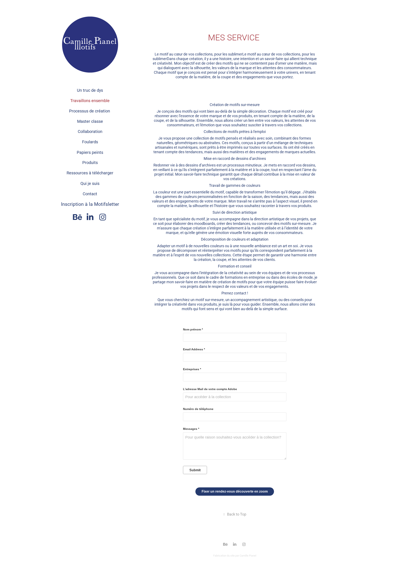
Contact (90, 193)
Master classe (90, 121)
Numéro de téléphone (198, 408)
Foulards (90, 141)
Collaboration (90, 131)
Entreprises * (192, 369)
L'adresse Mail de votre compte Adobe (210, 389)
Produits (90, 162)
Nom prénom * (193, 329)
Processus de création (90, 110)
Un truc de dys (90, 90)
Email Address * (194, 349)
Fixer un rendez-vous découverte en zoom (235, 491)
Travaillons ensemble (90, 100)
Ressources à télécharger (90, 172)
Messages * (191, 428)
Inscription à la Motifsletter (90, 204)
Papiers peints (90, 152)
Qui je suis (89, 183)
